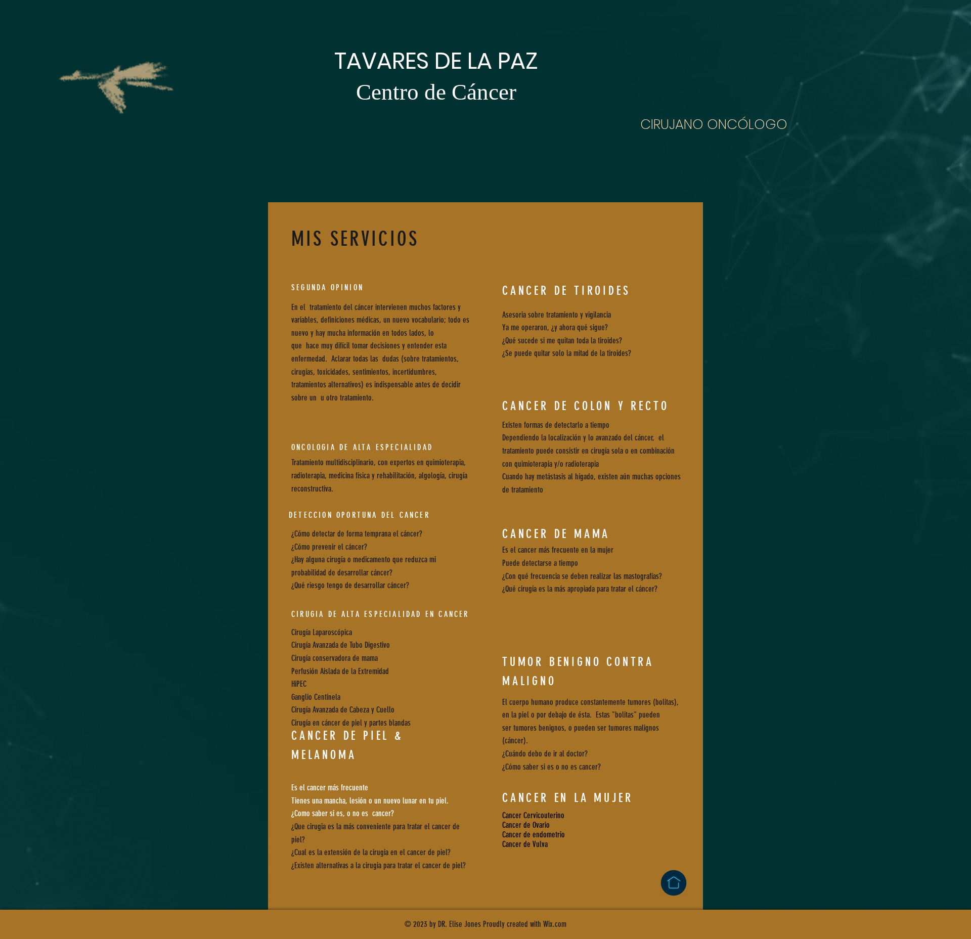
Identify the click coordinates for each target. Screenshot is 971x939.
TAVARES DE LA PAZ (436, 61)
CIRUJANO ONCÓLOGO (713, 124)
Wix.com (554, 924)
